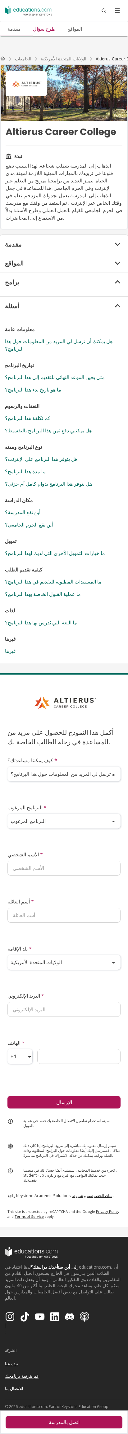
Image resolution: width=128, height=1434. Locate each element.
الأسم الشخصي (25, 854)
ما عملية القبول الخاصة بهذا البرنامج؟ (43, 594)
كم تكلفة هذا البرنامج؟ (27, 418)
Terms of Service (29, 1216)
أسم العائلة (20, 901)
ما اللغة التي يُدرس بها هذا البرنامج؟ (41, 622)
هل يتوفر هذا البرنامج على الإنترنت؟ (41, 459)
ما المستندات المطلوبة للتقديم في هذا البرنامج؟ (53, 581)
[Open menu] (117, 10)
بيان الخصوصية (99, 1195)
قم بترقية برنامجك (22, 1376)
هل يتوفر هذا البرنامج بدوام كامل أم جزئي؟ (48, 483)
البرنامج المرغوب (27, 807)
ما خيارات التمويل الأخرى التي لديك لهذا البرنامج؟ (55, 553)
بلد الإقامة (19, 948)
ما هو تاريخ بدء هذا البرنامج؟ (33, 389)
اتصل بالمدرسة (64, 1422)
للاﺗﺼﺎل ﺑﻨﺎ (14, 1388)
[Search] (103, 10)
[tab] (14, 28)
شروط (77, 1195)
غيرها (10, 651)
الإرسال (64, 1102)
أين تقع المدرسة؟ (22, 512)
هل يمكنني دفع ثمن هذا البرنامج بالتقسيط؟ (48, 430)
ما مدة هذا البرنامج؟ (25, 471)
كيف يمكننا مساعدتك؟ (32, 760)
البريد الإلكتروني (25, 995)
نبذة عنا (11, 1363)
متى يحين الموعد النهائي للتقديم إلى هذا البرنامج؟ (55, 377)
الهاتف (16, 1042)
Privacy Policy (107, 1211)
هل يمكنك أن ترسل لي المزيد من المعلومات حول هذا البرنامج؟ (58, 345)
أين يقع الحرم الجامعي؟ (29, 524)
